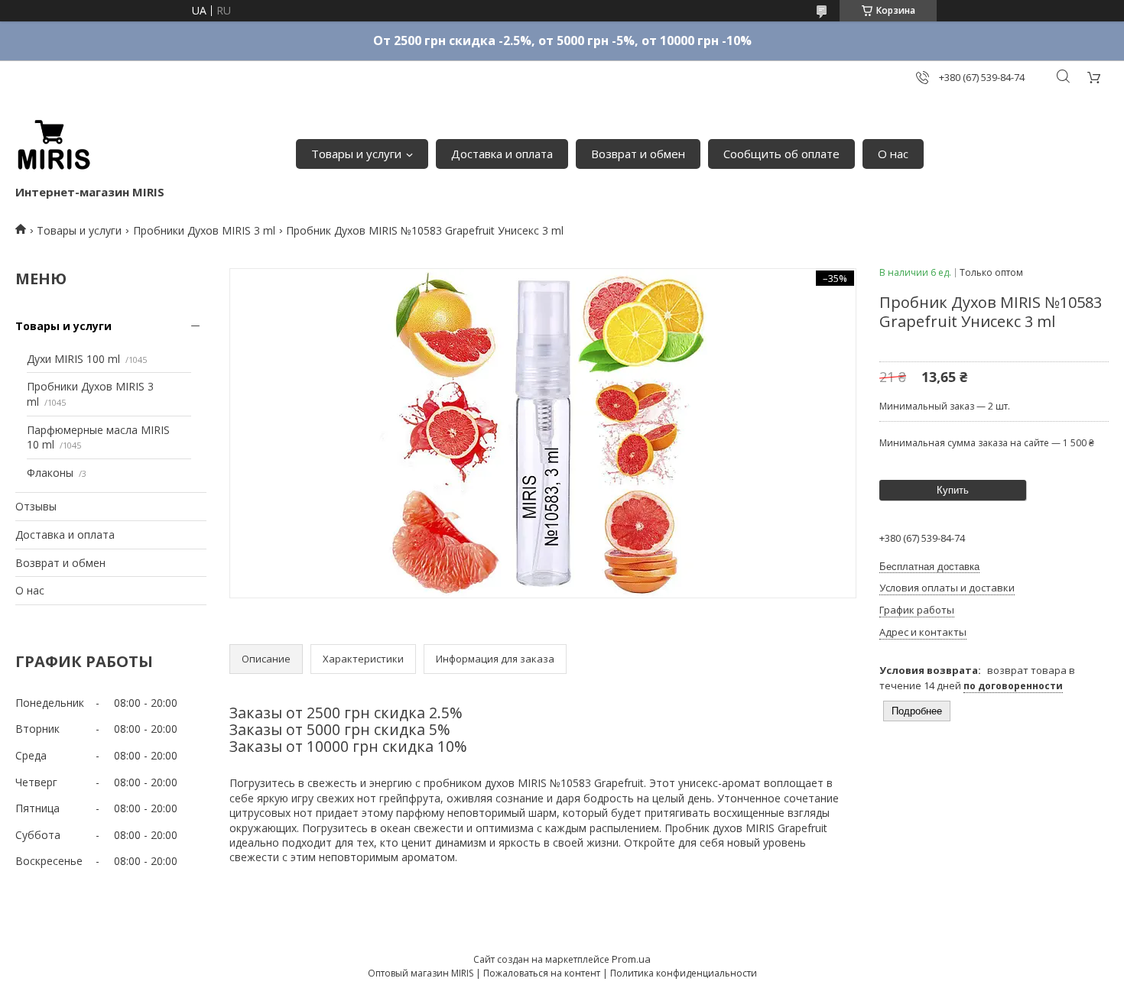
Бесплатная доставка (929, 566)
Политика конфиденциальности (683, 973)
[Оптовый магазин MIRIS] (53, 146)
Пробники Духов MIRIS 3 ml (204, 230)
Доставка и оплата (502, 153)
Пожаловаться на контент (541, 973)
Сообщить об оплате (781, 153)
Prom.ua (631, 959)
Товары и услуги (356, 153)
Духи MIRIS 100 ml (73, 358)
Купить (953, 490)
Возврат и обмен (638, 153)
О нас (893, 153)
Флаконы (50, 472)
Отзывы (36, 506)
